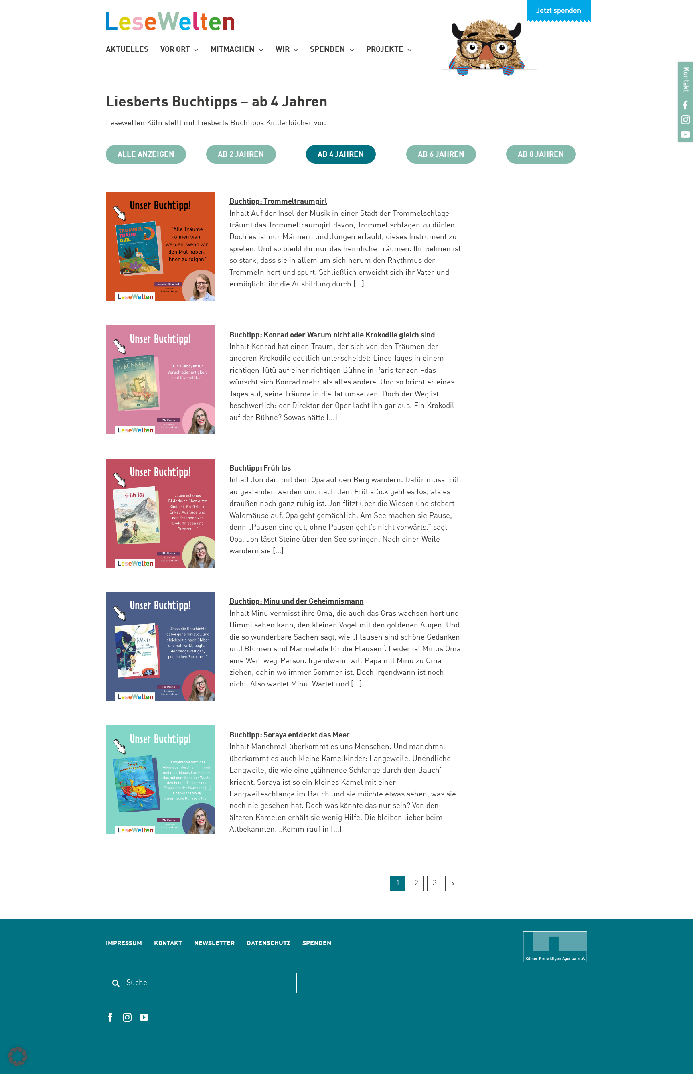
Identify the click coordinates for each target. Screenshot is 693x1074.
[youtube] (144, 1017)
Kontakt (685, 79)
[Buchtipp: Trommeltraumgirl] (160, 197)
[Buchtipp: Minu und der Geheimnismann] (160, 597)
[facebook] (110, 1017)
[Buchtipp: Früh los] (160, 464)
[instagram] (127, 1017)
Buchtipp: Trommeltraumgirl (278, 201)
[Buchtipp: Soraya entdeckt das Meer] (160, 731)
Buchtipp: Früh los (260, 468)
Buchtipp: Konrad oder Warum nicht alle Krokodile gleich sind (332, 335)
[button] (17, 1056)
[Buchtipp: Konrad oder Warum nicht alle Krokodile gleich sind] (160, 331)
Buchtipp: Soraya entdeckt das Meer (289, 735)
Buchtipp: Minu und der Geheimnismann (296, 601)
